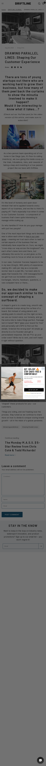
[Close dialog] (43, 368)
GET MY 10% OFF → (33, 389)
